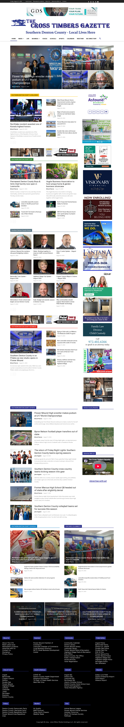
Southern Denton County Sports (21, 73)
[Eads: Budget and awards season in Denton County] (44, 290)
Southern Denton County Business (73, 79)
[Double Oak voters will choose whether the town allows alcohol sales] (51, 133)
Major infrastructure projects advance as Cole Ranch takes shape (66, 114)
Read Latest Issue (8, 645)
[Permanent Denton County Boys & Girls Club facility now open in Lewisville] (88, 58)
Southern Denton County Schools (23, 526)
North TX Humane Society (74, 714)
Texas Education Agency (73, 688)
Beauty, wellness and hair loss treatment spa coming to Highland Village (66, 361)
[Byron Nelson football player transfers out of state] (21, 437)
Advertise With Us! (89, 453)
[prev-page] (11, 142)
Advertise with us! (98, 481)
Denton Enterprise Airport (104, 677)
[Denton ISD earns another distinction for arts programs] (16, 581)
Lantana (5, 688)
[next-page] (14, 142)
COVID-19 (36, 675)
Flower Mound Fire (102, 654)
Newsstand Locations (10, 646)
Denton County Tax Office (74, 656)
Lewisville (5, 689)
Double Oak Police (102, 648)
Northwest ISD (69, 680)
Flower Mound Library (72, 646)
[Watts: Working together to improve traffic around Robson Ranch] (44, 241)
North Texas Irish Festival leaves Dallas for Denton (92, 589)
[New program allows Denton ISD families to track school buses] (16, 593)
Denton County (7, 697)
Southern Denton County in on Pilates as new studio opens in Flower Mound (24, 358)
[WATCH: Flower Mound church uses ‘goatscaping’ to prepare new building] (51, 214)
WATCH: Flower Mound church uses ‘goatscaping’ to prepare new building (66, 213)
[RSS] (93, 1)
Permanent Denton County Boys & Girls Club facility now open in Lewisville (25, 183)
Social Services (69, 659)
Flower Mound (7, 684)
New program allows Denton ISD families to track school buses (42, 589)
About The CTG (8, 643)
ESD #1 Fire (99, 652)
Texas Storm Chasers (41, 712)
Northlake (6, 693)
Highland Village (8, 686)
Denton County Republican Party (14, 712)
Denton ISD (68, 677)
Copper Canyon (8, 678)
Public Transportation (72, 658)
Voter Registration (71, 661)
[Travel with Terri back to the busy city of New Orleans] (15, 214)
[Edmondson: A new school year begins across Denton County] (20, 290)
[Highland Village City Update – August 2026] (44, 267)
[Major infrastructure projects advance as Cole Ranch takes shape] (51, 114)
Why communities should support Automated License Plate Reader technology (65, 301)
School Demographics (72, 686)
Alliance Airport (101, 680)
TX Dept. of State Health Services (45, 680)
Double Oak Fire (101, 650)
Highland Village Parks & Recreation (77, 652)
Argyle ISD (68, 675)
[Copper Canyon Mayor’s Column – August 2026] (67, 267)
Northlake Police (101, 661)
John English (37, 456)
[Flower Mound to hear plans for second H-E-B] (51, 124)
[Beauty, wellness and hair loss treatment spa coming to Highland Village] (51, 362)
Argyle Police (100, 643)
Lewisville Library (70, 648)
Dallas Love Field (101, 675)
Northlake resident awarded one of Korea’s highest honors (25, 125)
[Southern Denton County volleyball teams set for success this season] (21, 512)
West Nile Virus (38, 682)
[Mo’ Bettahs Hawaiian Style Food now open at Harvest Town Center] (51, 352)
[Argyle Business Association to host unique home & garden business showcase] (62, 171)
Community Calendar (72, 643)
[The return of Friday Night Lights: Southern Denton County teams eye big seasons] (21, 456)
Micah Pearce (14, 129)
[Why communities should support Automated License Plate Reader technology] (67, 290)
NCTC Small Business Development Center (46, 651)
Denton (5, 680)
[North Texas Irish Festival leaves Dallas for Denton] (51, 204)
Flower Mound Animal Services (75, 710)
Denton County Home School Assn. (77, 684)
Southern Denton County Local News (24, 95)
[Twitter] (95, 1)
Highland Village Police (103, 659)
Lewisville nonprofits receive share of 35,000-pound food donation (29, 204)
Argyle (4, 675)
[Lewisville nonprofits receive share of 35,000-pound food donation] (15, 204)
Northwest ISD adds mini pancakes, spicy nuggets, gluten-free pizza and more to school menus (34, 559)
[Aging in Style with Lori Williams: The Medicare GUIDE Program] (51, 334)
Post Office (68, 654)
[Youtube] (98, 1)
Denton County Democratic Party (14, 708)
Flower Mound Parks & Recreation (76, 650)
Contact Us (6, 650)
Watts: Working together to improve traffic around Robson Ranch (43, 253)
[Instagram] (91, 1)
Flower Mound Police (103, 656)
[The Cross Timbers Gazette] (62, 26)
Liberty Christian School (73, 682)
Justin (4, 691)
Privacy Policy (7, 654)
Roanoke (5, 695)
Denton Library (69, 645)
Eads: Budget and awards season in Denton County (44, 301)
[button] (100, 38)
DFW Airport (100, 678)
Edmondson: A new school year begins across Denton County (20, 301)
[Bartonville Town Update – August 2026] (20, 267)
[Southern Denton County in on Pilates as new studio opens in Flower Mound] (26, 342)
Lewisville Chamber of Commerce (45, 646)
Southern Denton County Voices (98, 81)
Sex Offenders (100, 663)
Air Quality (37, 708)
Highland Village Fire (102, 658)
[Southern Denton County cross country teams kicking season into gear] (21, 475)
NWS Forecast (38, 710)
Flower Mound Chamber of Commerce (43, 644)
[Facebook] (88, 1)
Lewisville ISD (69, 678)
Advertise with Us (8, 648)
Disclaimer (6, 652)
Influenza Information (41, 678)
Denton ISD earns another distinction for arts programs (39, 578)
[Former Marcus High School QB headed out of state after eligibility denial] (21, 493)
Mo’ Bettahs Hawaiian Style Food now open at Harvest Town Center (67, 351)
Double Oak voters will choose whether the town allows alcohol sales (67, 133)
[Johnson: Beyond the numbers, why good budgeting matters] (101, 80)
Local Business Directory (42, 648)
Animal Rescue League (72, 708)
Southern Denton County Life (72, 57)
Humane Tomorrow (71, 712)
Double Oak (6, 682)
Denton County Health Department (46, 677)
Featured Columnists (73, 526)
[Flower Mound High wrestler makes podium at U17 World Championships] (36, 67)
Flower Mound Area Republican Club (13, 715)
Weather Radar (38, 714)
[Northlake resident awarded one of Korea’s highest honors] (26, 110)
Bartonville (6, 677)
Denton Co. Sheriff (102, 646)
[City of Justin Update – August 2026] (67, 241)
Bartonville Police (101, 645)
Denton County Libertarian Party (14, 710)
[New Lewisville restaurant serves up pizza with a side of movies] (51, 343)
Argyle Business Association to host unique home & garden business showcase (60, 183)
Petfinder (67, 716)
